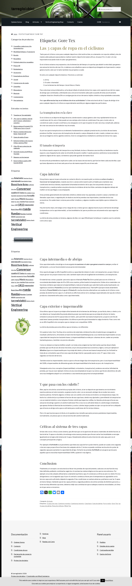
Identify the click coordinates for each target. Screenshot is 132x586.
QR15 (21, 204)
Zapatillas (17, 86)
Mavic (22, 198)
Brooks (16, 55)
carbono (31, 185)
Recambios (17, 59)
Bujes (25, 184)
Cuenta (79, 22)
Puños (12, 205)
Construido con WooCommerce (38, 576)
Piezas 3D (17, 66)
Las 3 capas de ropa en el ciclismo (72, 48)
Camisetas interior (77, 503)
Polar (27, 201)
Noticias (45, 534)
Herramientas (18, 100)
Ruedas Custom (26, 214)
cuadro (14, 192)
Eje (26, 193)
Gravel (16, 79)
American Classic (28, 178)
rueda (27, 209)
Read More (109, 580)
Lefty (13, 199)
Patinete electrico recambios (24, 62)
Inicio (15, 34)
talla (24, 216)
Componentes (18, 97)
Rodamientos (18, 69)
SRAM (13, 217)
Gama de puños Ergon (21, 137)
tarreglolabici (18, 219)
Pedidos (102, 542)
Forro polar (107, 503)
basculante (24, 181)
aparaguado (16, 181)
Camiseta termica (64, 503)
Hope (25, 195)
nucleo (22, 201)
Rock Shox (15, 209)
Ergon (33, 193)
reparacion (29, 205)
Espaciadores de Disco (21, 76)
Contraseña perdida (107, 550)
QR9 (16, 205)
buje (20, 184)
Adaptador (18, 178)
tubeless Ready (30, 220)
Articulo (50, 501)
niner (12, 201)
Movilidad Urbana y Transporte (24, 52)
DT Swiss (21, 193)
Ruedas (15, 213)
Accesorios (17, 72)
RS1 (21, 209)
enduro (29, 193)
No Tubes (17, 201)
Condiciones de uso (20, 550)
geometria (19, 195)
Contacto (70, 22)
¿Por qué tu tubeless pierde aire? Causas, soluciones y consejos (23, 121)
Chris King (13, 189)
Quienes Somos (16, 22)
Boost (14, 184)
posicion (31, 201)
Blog (27, 22)
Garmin (13, 195)
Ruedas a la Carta (48, 542)
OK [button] (103, 580)
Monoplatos (18, 90)
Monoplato (29, 199)
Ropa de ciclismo (58, 506)
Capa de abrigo (97, 503)
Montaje (16, 93)
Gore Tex (115, 503)
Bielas (30, 181)
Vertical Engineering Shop (54, 22)
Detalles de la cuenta (107, 546)
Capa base (88, 503)
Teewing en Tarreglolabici (22, 115)
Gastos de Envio (105, 554)
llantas (17, 199)
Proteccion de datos (21, 560)
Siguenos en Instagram (21, 157)
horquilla (30, 195)
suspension (19, 217)
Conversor (24, 188)
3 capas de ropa (52, 503)
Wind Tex (67, 506)
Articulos (36, 22)
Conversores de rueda (21, 83)
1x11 (12, 178)
